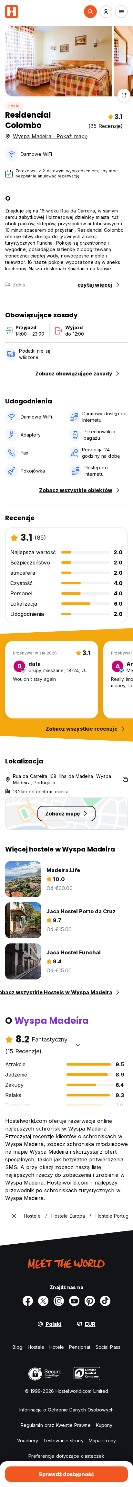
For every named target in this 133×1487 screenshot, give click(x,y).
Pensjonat (79, 1347)
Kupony (104, 1425)
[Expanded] (14, 1216)
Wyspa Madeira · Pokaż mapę (50, 136)
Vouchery (27, 1440)
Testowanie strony (63, 1440)
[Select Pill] (90, 11)
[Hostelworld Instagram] (59, 1301)
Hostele (36, 1347)
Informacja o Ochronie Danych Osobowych (66, 1409)
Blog (17, 1347)
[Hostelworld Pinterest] (90, 1301)
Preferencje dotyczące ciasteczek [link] (66, 1456)
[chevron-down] (78, 1044)
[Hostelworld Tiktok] (105, 1301)
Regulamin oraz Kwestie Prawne (56, 1425)
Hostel (14, 106)
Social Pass (108, 1347)
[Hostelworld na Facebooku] (28, 1301)
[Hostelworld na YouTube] (74, 1301)
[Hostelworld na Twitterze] (43, 1301)
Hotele (56, 1347)
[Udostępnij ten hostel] (124, 95)
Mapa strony (102, 1440)
